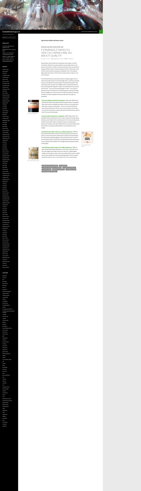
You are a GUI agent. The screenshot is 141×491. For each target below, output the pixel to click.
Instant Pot (4, 345)
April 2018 (4, 167)
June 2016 (4, 208)
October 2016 (5, 200)
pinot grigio (4, 367)
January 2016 (5, 218)
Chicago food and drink (7, 309)
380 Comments (70, 58)
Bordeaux (4, 285)
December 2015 (5, 220)
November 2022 (5, 97)
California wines (5, 295)
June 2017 (4, 185)
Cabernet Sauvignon (6, 291)
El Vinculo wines (47, 169)
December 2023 (5, 83)
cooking (4, 318)
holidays (4, 340)
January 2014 (5, 255)
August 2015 (5, 228)
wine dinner (5, 422)
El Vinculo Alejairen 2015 (69, 167)
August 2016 (5, 204)
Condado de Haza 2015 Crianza (50, 165)
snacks (3, 394)
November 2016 (5, 198)
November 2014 (5, 245)
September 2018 (6, 159)
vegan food (4, 414)
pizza (3, 373)
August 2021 (5, 112)
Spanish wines (56, 47)
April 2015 (4, 236)
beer (3, 279)
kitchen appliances (6, 353)
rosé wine (4, 383)
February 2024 (5, 81)
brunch (4, 287)
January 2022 (5, 110)
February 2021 (5, 116)
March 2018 (5, 169)
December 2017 (5, 173)
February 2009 (5, 267)
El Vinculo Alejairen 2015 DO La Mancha (53, 100)
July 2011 (4, 263)
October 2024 (5, 77)
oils (3, 361)
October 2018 (5, 157)
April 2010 (4, 265)
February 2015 (5, 240)
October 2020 (5, 118)
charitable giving (5, 305)
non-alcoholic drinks (6, 359)
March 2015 (5, 238)
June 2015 (4, 232)
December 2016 (5, 197)
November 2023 (5, 85)
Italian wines (5, 351)
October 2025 (5, 69)
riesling (4, 381)
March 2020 (5, 128)
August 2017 (5, 181)
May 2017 (4, 187)
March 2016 (5, 214)
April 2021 (4, 114)
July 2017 (4, 183)
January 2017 (5, 195)
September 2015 (6, 226)
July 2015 (4, 230)
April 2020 (4, 126)
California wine (5, 293)
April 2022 (4, 108)
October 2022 (5, 99)
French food (5, 330)
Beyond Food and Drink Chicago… (90, 31)
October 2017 (5, 177)
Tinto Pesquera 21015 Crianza (50, 171)
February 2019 (5, 151)
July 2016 (4, 206)
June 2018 (4, 163)
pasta (3, 365)
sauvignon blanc (5, 387)
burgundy (4, 289)
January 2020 (5, 132)
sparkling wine (5, 406)
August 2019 (5, 140)
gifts (3, 336)
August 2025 (5, 71)
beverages (44, 47)
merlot (3, 357)
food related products (7, 328)
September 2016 (6, 202)
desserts (4, 322)
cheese (3, 307)
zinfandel (4, 424)
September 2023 (6, 89)
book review (5, 283)
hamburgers (5, 338)
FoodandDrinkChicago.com (11, 32)
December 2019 (5, 134)
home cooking (5, 341)
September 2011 (6, 261)
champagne (4, 301)
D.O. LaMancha (63, 165)
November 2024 (5, 75)
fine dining (4, 326)
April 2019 (4, 148)
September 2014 (6, 249)
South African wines (6, 398)
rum (3, 385)
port (3, 377)
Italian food (4, 347)
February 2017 (5, 193)
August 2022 (5, 102)
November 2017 (5, 175)
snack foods (5, 392)
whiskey (4, 416)
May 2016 (4, 210)
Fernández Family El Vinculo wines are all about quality (57, 52)
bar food (4, 277)
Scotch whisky (5, 388)
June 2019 (4, 144)
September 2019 (6, 138)
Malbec (4, 355)
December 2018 (5, 155)
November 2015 (5, 222)
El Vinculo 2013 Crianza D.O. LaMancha (53, 116)
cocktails (4, 314)
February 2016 (5, 216)
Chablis (4, 299)
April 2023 (4, 91)
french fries (4, 332)
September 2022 (6, 101)
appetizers (4, 275)
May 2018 (4, 165)
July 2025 (4, 73)
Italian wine (4, 349)
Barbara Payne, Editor (58, 58)
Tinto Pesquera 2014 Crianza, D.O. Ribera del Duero (57, 147)
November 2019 (5, 136)
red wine (49, 47)
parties (3, 363)
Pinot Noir (4, 371)
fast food (4, 324)
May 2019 (4, 146)
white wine (4, 418)
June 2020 (4, 122)
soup (3, 396)
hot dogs (4, 343)
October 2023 (5, 87)
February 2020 (5, 130)
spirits (3, 408)
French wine (5, 334)
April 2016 (4, 212)
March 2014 (5, 253)
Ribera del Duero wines (58, 169)
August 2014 (5, 251)
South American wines (7, 400)
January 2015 (5, 242)
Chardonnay (5, 303)
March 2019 (5, 149)
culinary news (5, 320)
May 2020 (4, 124)
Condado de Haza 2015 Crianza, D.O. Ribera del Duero (57, 131)
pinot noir (4, 369)
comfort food (5, 316)
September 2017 (6, 179)
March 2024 (5, 79)
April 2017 (4, 189)
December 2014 (5, 244)
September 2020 (6, 120)
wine (62, 47)
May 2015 (4, 234)
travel (3, 412)
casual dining (5, 297)
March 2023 (5, 93)
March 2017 (5, 191)
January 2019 (5, 153)
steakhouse (4, 410)
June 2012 (4, 259)
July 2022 (4, 104)
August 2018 (5, 161)
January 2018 (5, 171)
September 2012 (6, 257)
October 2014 (5, 247)
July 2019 (4, 142)
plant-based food (6, 375)
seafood (4, 390)
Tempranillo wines (71, 169)
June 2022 (4, 106)
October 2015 (5, 224)
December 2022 (5, 95)
